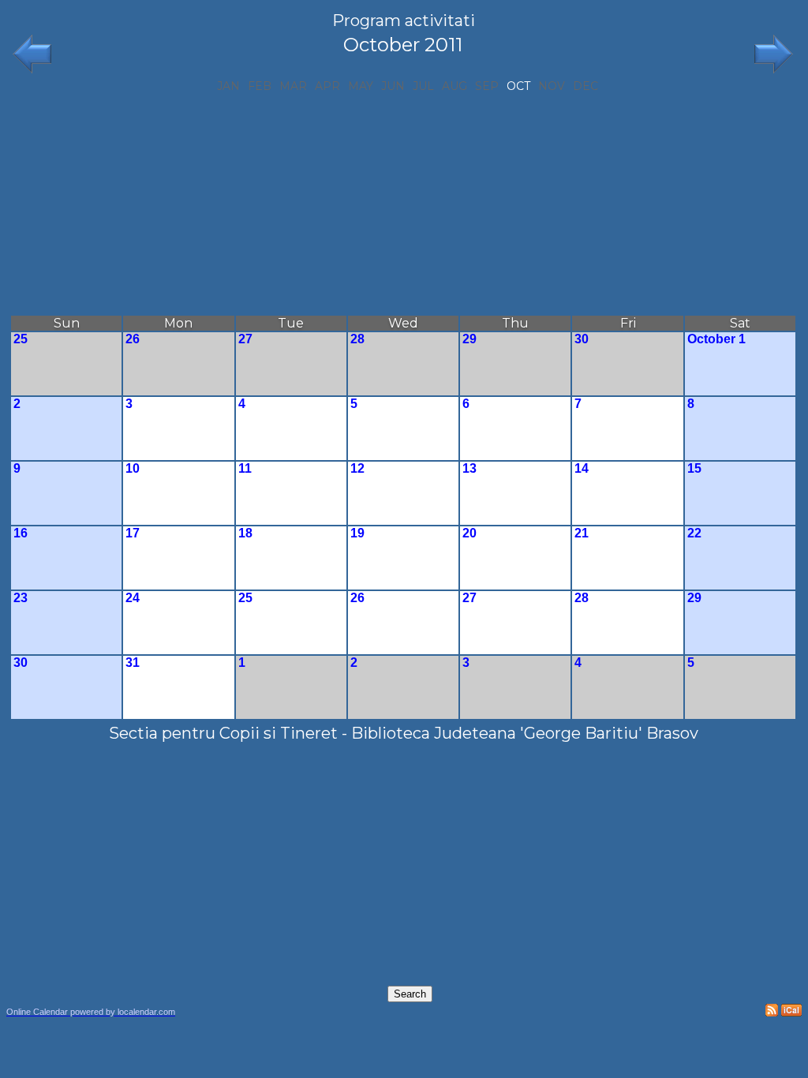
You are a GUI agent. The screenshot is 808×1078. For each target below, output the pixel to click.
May (360, 86)
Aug (454, 86)
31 (132, 662)
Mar (293, 86)
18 (245, 533)
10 (132, 468)
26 (132, 339)
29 (469, 339)
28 (357, 339)
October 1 (716, 339)
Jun (393, 86)
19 (357, 533)
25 (20, 339)
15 (694, 468)
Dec (585, 86)
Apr (327, 86)
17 (132, 533)
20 (469, 533)
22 (694, 533)
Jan (228, 86)
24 (132, 598)
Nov (551, 86)
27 (245, 339)
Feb (259, 86)
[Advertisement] (403, 203)
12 (357, 468)
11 (245, 468)
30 (581, 339)
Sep (487, 86)
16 (20, 533)
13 (469, 468)
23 (20, 598)
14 (581, 468)
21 (581, 533)
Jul (423, 86)
